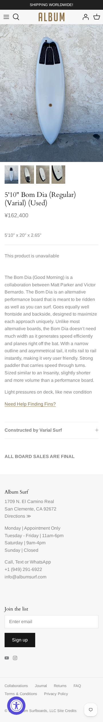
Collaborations (16, 686)
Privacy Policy (56, 694)
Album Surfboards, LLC (36, 711)
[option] (51, 93)
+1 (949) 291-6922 (23, 569)
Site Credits (67, 711)
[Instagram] (15, 658)
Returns (60, 686)
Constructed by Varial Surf (33, 430)
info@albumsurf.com (25, 576)
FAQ (77, 686)
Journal (41, 686)
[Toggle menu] (6, 17)
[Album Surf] (51, 17)
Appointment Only (42, 528)
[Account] (84, 17)
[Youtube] (7, 658)
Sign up (20, 639)
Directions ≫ (18, 516)
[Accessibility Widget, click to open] (16, 705)
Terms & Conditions (21, 694)
